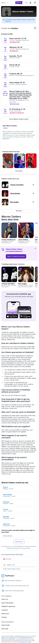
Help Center (5, 625)
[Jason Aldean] (26, 233)
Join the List (19, 541)
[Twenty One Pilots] (9, 277)
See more (19, 210)
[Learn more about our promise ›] (8, 576)
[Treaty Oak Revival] (9, 233)
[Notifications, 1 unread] (34, 2)
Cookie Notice (11, 639)
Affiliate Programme (8, 606)
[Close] (35, 248)
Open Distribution (7, 603)
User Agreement (23, 637)
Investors (4, 610)
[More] (34, 8)
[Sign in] (30, 2)
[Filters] (35, 28)
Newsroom (5, 613)
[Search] (26, 2)
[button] (7, 3)
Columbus (14, 28)
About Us (4, 599)
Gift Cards (4, 629)
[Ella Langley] (26, 277)
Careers (4, 617)
